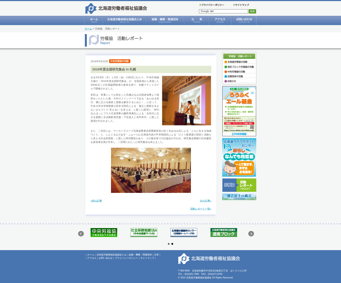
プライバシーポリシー (126, 258)
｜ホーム (89, 254)
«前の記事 (96, 200)
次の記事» (205, 200)
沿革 (156, 254)
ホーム (88, 28)
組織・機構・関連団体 (140, 254)
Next (251, 234)
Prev (81, 234)
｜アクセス (90, 258)
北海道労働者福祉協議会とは (111, 254)
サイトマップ (147, 258)
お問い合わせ (106, 258)
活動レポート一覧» (200, 208)
